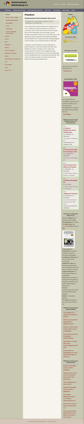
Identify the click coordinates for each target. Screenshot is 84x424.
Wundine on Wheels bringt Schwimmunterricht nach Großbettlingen (70, 329)
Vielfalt (7, 26)
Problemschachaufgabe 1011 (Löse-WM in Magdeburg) (69, 389)
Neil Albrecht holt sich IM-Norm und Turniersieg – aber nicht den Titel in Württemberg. (70, 376)
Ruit (63, 228)
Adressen (7, 36)
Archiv (6, 67)
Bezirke (6, 56)
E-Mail (73, 10)
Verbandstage (9, 28)
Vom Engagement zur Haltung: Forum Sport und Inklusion (70, 314)
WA (67, 224)
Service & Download (9, 50)
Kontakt (63, 4)
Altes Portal (48, 10)
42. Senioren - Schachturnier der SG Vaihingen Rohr (69, 130)
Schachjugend (56, 10)
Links (6, 61)
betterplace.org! (67, 71)
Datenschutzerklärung (73, 4)
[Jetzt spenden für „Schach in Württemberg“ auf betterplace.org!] (70, 57)
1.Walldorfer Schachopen (70, 193)
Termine (7, 39)
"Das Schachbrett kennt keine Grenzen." (69, 383)
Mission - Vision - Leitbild (12, 17)
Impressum (56, 4)
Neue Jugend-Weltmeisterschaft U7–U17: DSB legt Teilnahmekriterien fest (69, 397)
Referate (7, 47)
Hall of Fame (8, 70)
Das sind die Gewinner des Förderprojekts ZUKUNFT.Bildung (70, 336)
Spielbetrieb (7, 44)
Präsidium (7, 14)
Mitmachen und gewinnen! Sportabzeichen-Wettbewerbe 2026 (70, 322)
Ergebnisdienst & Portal (19, 10)
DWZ (6, 42)
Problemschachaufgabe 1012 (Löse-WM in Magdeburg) (69, 368)
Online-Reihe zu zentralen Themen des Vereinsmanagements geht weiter (70, 344)
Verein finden (66, 10)
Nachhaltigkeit (9, 23)
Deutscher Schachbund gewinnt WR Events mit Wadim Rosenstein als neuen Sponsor (69, 414)
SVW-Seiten (8, 10)
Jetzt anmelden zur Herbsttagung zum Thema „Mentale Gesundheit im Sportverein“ (70, 353)
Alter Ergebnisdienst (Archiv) (35, 10)
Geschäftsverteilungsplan (12, 20)
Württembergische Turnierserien (12, 59)
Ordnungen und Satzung (10, 53)
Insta (70, 224)
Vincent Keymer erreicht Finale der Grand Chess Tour (69, 406)
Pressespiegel (8, 64)
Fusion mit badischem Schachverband (11, 32)
